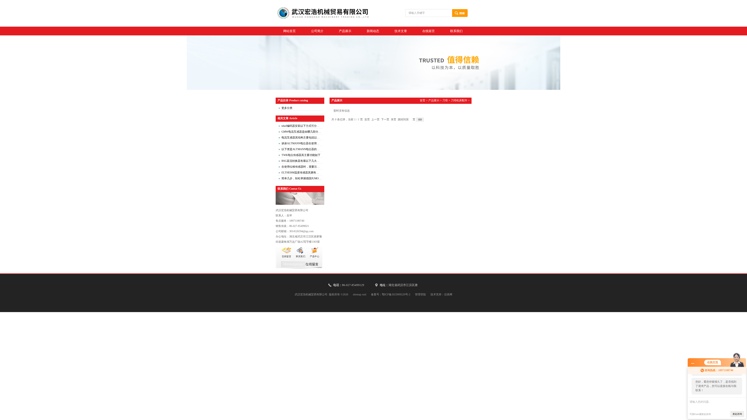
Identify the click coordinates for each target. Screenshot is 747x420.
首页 (422, 100)
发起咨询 (737, 414)
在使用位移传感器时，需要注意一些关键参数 (301, 166)
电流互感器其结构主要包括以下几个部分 (301, 137)
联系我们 (456, 31)
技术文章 (401, 31)
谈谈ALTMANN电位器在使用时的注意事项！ (301, 143)
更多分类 (286, 108)
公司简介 (317, 31)
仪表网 (448, 294)
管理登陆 (420, 294)
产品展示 (345, 31)
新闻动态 (373, 31)
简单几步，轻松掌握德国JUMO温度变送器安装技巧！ (301, 178)
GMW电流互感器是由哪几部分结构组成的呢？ (301, 131)
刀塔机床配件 (459, 100)
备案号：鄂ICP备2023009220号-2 (390, 294)
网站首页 (289, 31)
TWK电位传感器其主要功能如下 (300, 155)
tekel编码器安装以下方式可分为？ (301, 125)
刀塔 (445, 100)
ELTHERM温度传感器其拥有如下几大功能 (301, 172)
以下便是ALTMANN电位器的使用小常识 (301, 149)
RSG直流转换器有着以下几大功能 (301, 160)
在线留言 (428, 31)
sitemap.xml (359, 294)
